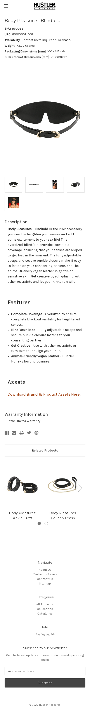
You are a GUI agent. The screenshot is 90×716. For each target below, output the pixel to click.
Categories (45, 613)
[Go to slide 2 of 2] (46, 523)
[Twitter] (29, 433)
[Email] (14, 433)
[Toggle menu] (6, 6)
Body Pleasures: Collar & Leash (63, 515)
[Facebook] (7, 433)
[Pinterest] (36, 433)
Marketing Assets (45, 574)
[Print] (21, 433)
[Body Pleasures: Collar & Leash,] (63, 485)
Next (80, 488)
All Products (45, 604)
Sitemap (45, 583)
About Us (45, 570)
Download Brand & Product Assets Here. (44, 394)
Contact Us (45, 579)
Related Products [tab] (45, 450)
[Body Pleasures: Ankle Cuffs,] (22, 485)
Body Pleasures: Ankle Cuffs (22, 515)
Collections (45, 609)
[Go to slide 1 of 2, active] (39, 523)
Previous (5, 488)
